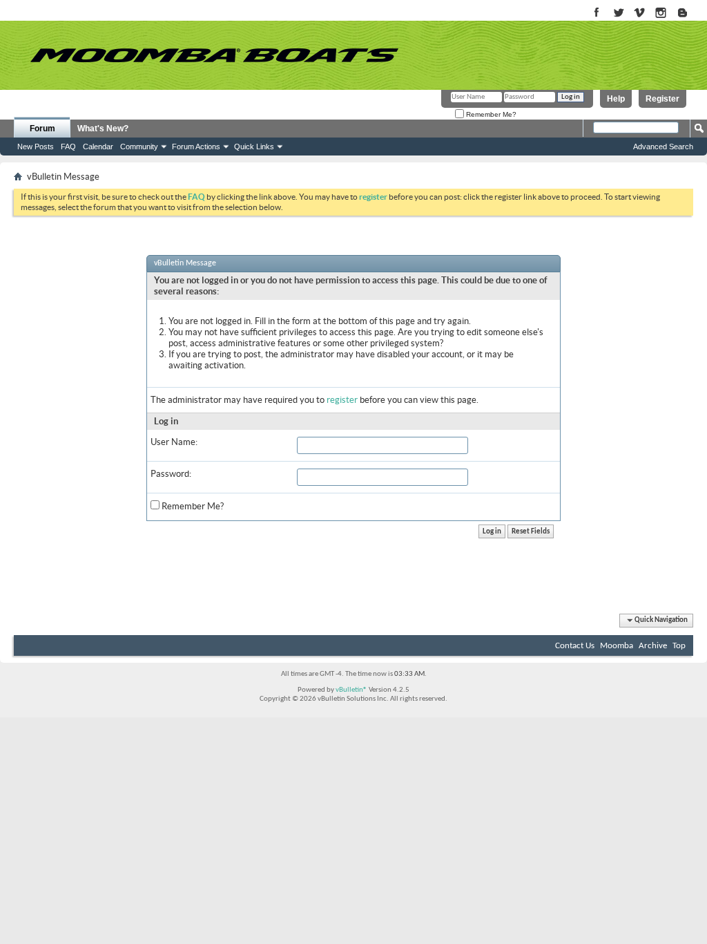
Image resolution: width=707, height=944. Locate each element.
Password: (171, 474)
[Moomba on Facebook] (597, 13)
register (342, 400)
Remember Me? (490, 114)
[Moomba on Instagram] (661, 13)
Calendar (98, 146)
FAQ (68, 146)
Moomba (616, 645)
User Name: (174, 442)
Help (616, 99)
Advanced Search (663, 146)
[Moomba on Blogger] (689, 13)
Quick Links (254, 146)
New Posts (35, 146)
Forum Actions (196, 146)
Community (139, 146)
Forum (42, 128)
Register (662, 99)
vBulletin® (351, 690)
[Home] (214, 55)
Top (679, 645)
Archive (653, 645)
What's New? (102, 128)
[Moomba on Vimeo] (639, 13)
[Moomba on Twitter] (618, 13)
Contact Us (574, 645)
